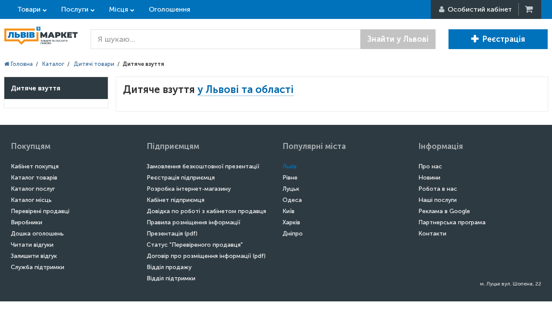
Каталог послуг (33, 188)
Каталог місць (31, 200)
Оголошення (169, 9)
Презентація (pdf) (172, 233)
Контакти (432, 233)
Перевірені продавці (40, 211)
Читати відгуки (32, 244)
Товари (29, 9)
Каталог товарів (34, 177)
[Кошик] (529, 9)
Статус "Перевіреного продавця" (195, 244)
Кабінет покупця (35, 166)
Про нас (430, 166)
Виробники (26, 222)
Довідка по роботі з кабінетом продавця (206, 211)
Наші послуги (437, 200)
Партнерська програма (452, 222)
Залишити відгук (34, 256)
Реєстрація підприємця (181, 177)
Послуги (74, 9)
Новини (429, 177)
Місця (118, 9)
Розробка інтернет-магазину (189, 188)
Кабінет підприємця (175, 200)
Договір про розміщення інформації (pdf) (206, 256)
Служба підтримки (37, 267)
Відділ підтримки (171, 278)
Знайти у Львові (398, 39)
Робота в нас (437, 188)
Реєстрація (503, 39)
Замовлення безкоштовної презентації (203, 166)
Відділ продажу (169, 267)
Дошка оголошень (37, 233)
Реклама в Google (444, 211)
